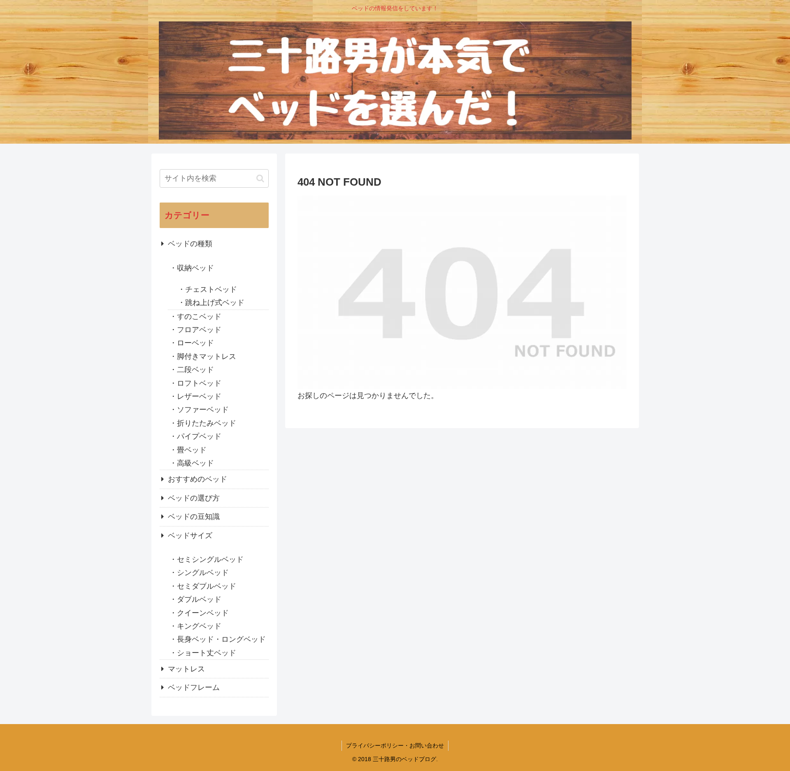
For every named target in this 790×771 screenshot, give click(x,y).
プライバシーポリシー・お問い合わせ (395, 745)
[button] (260, 178)
